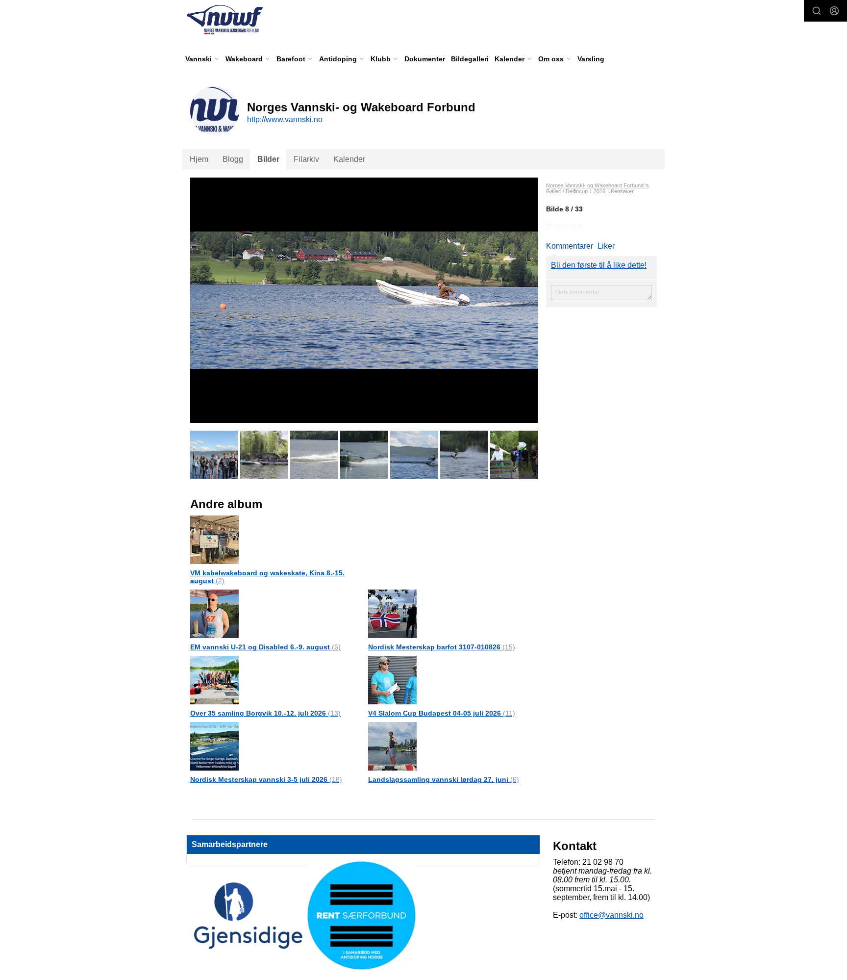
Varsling (590, 59)
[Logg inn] (834, 11)
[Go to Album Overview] (214, 539)
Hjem (199, 159)
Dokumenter (424, 59)
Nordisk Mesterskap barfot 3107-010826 (441, 647)
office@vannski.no (611, 915)
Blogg (233, 159)
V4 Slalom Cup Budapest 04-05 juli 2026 (441, 713)
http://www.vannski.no (285, 119)
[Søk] (816, 11)
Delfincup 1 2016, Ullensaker (600, 191)
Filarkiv (306, 159)
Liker (606, 246)
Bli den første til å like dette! (599, 265)
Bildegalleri (470, 59)
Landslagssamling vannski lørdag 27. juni (443, 779)
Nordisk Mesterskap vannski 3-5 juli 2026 (266, 779)
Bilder (268, 159)
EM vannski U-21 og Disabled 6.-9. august (265, 647)
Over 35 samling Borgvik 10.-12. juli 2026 (265, 713)
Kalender (349, 159)
